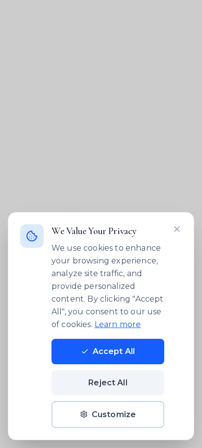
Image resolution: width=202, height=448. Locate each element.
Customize (114, 414)
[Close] (177, 229)
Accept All (114, 351)
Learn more (118, 324)
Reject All (107, 382)
